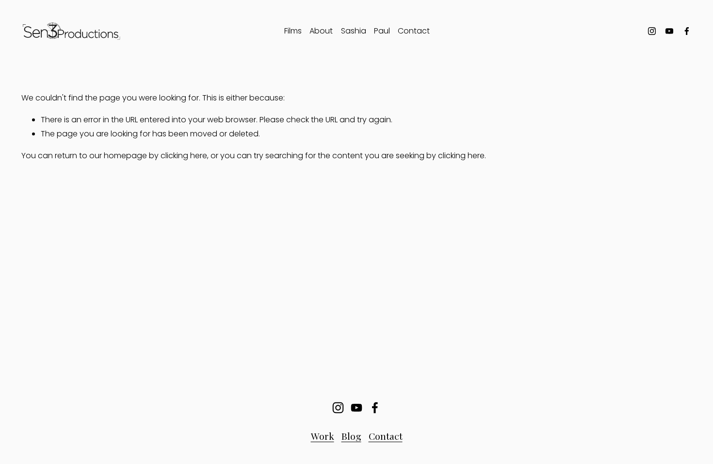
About (321, 30)
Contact (414, 30)
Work (322, 436)
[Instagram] (652, 31)
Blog (351, 436)
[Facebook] (687, 31)
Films (293, 30)
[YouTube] (669, 31)
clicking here (184, 155)
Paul (382, 30)
